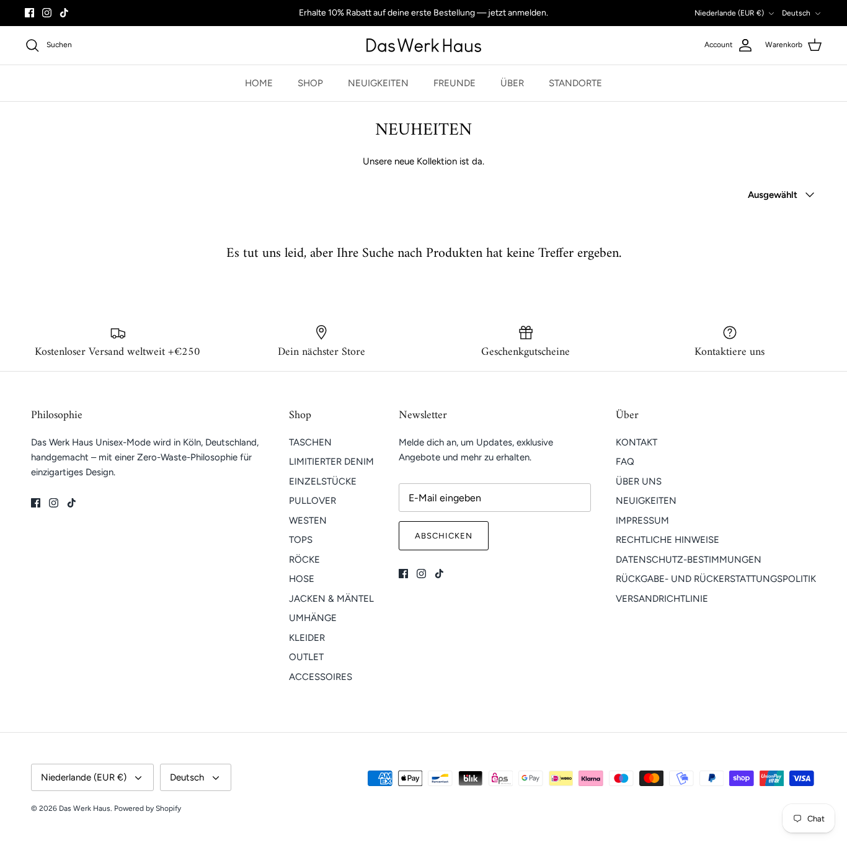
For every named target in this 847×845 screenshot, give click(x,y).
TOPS (301, 539)
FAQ (625, 461)
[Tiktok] (64, 12)
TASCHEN (310, 442)
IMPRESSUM (642, 520)
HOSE (301, 578)
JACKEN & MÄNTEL (331, 598)
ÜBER (512, 83)
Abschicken (443, 535)
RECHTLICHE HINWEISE (667, 539)
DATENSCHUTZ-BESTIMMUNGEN (688, 559)
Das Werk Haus (84, 808)
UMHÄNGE (313, 618)
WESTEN (308, 520)
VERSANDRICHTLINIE (662, 598)
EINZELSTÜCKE (323, 481)
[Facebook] (29, 12)
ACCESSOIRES (320, 676)
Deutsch (796, 13)
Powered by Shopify (147, 808)
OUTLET (306, 657)
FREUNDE (454, 83)
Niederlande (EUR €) (729, 13)
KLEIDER (307, 637)
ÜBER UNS (639, 481)
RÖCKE (304, 559)
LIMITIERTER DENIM (331, 461)
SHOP (310, 83)
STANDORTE (575, 83)
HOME (259, 83)
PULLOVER (312, 500)
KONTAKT (636, 442)
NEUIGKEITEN (378, 83)
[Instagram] (46, 12)
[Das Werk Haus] (423, 45)
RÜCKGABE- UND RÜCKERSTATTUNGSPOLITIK (716, 578)
